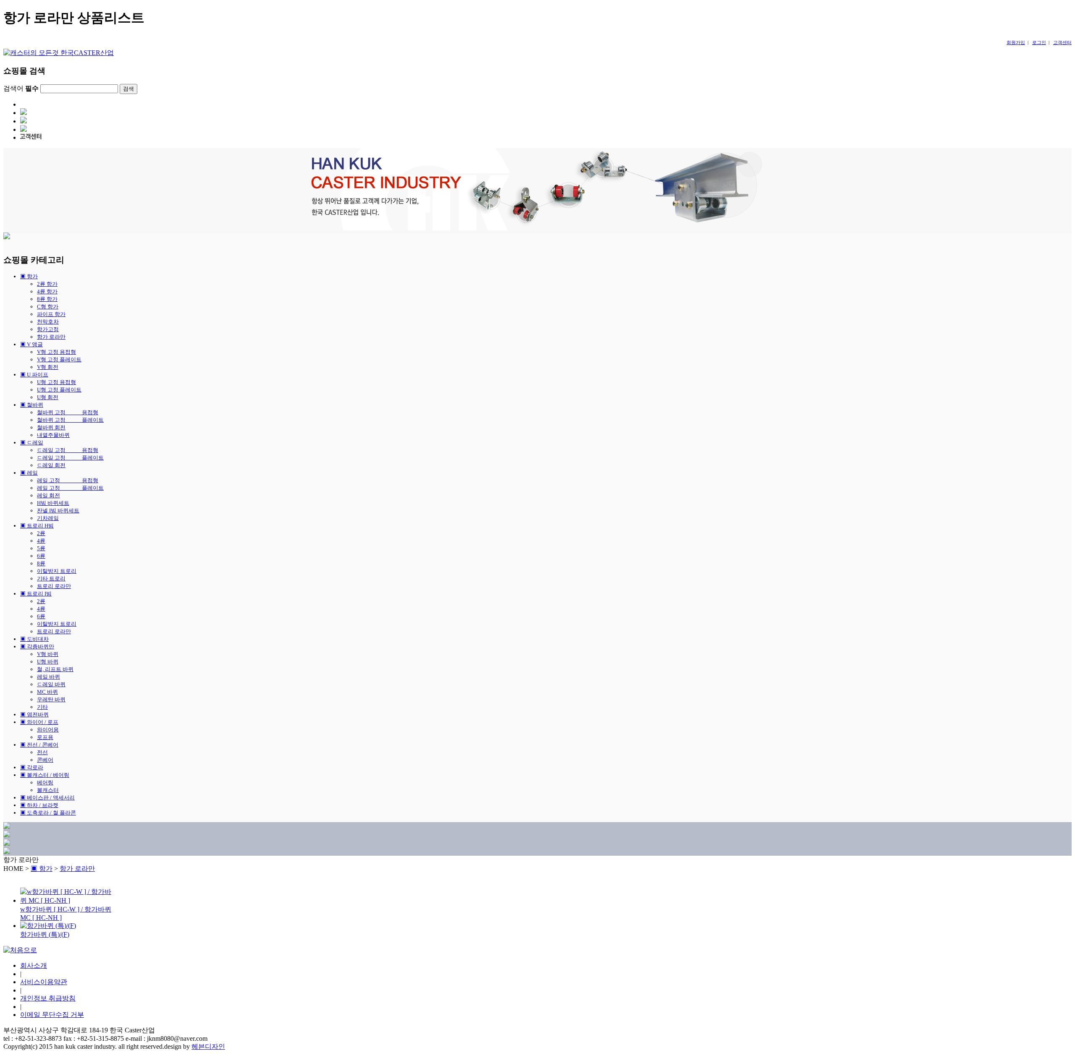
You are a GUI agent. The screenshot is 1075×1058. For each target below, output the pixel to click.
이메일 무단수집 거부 (52, 1014)
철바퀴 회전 (51, 427)
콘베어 (45, 760)
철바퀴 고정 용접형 (67, 412)
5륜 (41, 548)
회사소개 (33, 965)
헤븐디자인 (208, 1046)
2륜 (41, 533)
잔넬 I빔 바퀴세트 (58, 510)
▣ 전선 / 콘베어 (39, 745)
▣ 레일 (29, 473)
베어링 (45, 782)
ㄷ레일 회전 (51, 465)
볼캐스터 (48, 790)
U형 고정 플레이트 (59, 390)
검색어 (21, 88)
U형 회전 (47, 397)
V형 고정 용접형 (56, 352)
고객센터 (1062, 42)
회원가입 (1016, 42)
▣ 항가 (29, 276)
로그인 (1039, 42)
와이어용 (48, 729)
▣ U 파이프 (34, 374)
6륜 (41, 556)
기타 (42, 707)
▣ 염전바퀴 (34, 714)
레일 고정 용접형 (67, 480)
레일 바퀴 (48, 677)
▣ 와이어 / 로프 (39, 722)
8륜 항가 (47, 299)
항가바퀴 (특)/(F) (44, 934)
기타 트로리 (51, 578)
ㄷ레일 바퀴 (51, 684)
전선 (42, 752)
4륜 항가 (47, 291)
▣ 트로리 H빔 (37, 525)
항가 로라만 (51, 337)
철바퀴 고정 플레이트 (70, 420)
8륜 (41, 563)
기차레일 (48, 518)
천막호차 (48, 322)
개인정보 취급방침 (48, 998)
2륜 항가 (47, 284)
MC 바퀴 (47, 692)
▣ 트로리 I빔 (36, 593)
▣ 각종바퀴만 (37, 646)
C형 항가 (47, 306)
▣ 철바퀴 (31, 405)
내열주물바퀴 (53, 435)
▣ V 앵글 (31, 344)
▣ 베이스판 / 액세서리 (47, 797)
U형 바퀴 (47, 661)
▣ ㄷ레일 (31, 442)
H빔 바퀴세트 (53, 503)
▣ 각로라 (31, 767)
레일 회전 (48, 495)
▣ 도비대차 (34, 639)
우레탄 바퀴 (51, 699)
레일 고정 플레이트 (70, 488)
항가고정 (48, 329)
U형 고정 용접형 (56, 382)
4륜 (41, 541)
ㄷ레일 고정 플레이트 (70, 458)
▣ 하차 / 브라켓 (39, 805)
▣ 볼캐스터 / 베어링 (44, 775)
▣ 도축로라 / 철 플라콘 (48, 813)
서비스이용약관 (43, 981)
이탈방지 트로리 (56, 571)
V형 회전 (47, 367)
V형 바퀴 (47, 654)
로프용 (45, 737)
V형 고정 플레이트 (59, 359)
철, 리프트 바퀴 (55, 669)
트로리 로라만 (54, 586)
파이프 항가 (51, 314)
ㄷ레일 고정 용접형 (67, 450)
